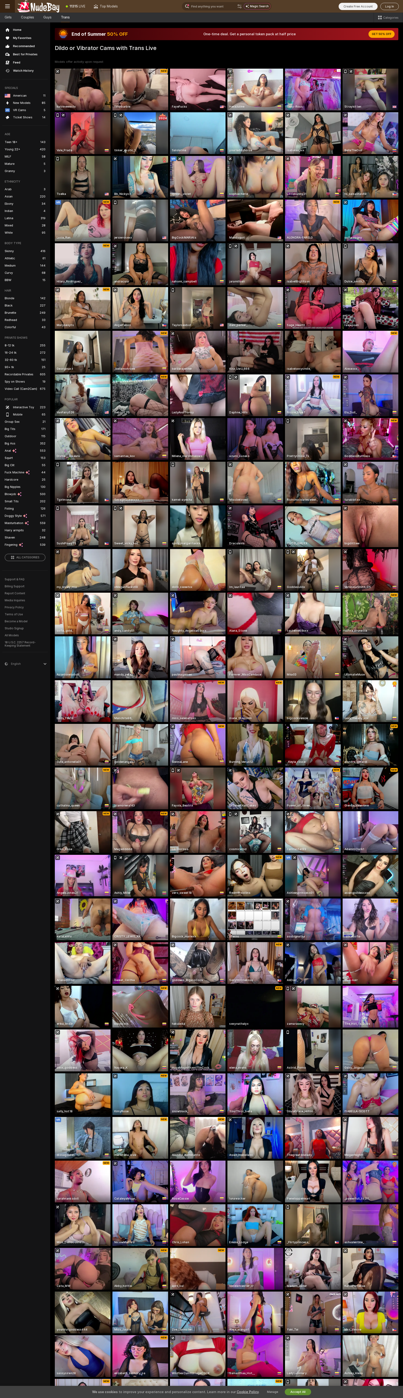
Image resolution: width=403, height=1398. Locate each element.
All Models (12, 635)
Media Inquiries (15, 600)
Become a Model (16, 621)
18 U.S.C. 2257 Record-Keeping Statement (20, 644)
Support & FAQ (14, 579)
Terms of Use (14, 614)
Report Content (15, 593)
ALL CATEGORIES (27, 557)
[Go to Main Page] (38, 6)
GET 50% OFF (381, 34)
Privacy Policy (14, 607)
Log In (389, 6)
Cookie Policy (248, 1392)
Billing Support (14, 586)
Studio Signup (14, 628)
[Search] (239, 6)
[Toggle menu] (7, 6)
